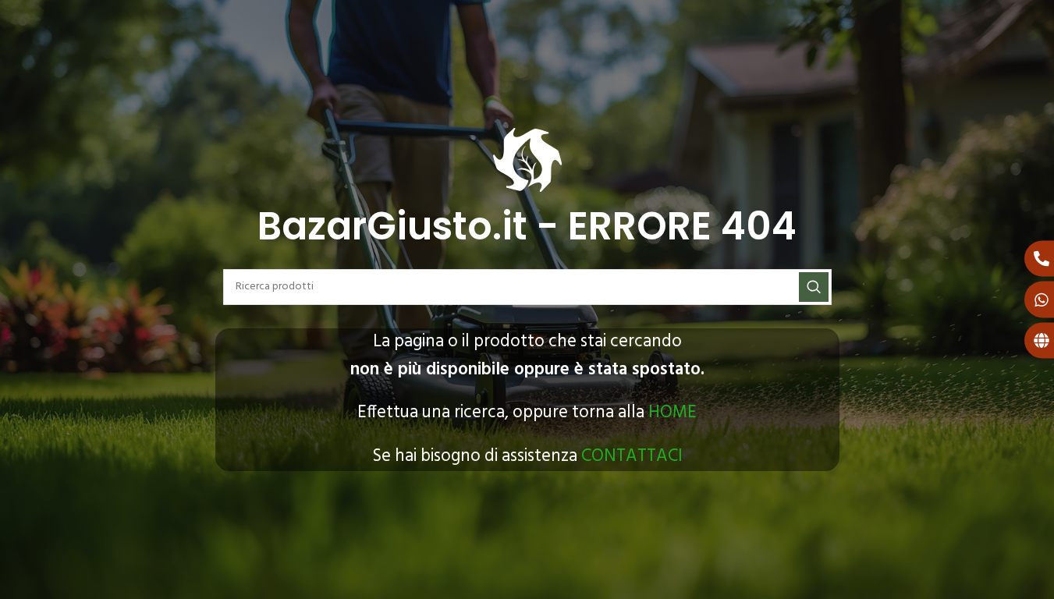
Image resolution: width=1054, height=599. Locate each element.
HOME (672, 413)
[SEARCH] (814, 287)
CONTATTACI (632, 456)
